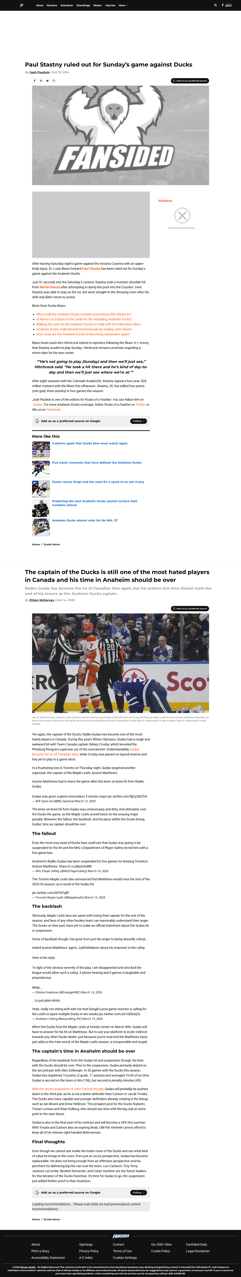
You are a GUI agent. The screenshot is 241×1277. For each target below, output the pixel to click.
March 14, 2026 (98, 871)
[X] (215, 5)
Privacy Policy (89, 1251)
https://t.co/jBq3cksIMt (75, 866)
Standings (83, 5)
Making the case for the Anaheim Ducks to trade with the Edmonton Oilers (88, 324)
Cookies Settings (125, 1258)
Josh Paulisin (40, 72)
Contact (118, 1244)
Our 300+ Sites (161, 1244)
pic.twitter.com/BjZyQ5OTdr (127, 796)
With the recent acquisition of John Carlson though (67, 1089)
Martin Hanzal (50, 287)
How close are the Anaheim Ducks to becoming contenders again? (83, 334)
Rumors (52, 5)
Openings (86, 1244)
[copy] (53, 80)
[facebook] (223, 5)
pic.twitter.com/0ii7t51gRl (50, 893)
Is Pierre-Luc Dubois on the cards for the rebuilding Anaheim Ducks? (84, 319)
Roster (97, 5)
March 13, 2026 (85, 801)
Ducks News (52, 544)
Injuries (110, 5)
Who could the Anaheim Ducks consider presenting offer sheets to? (83, 314)
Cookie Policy (160, 1251)
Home (36, 544)
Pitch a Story (40, 1251)
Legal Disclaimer (198, 1251)
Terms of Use (122, 1251)
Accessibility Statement (48, 1258)
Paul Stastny (91, 268)
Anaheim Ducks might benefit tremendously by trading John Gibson (84, 329)
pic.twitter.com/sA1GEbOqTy (119, 1014)
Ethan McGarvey (42, 600)
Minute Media (27, 1267)
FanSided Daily (196, 1244)
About (35, 1244)
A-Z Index (86, 1258)
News (39, 5)
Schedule (67, 5)
